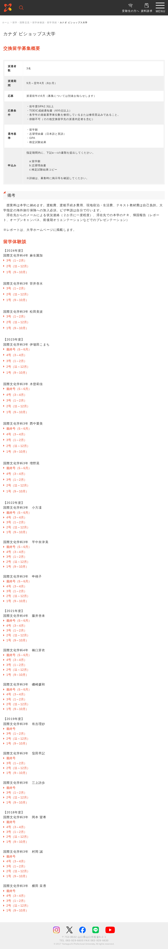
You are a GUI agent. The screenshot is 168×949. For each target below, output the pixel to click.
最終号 (11, 728)
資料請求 (146, 11)
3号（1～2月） (16, 260)
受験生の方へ (130, 11)
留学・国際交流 (21, 22)
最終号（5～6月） (18, 349)
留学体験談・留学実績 (44, 22)
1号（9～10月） (17, 272)
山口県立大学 (8, 8)
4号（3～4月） (16, 355)
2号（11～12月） (18, 266)
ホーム (6, 22)
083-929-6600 (75, 940)
